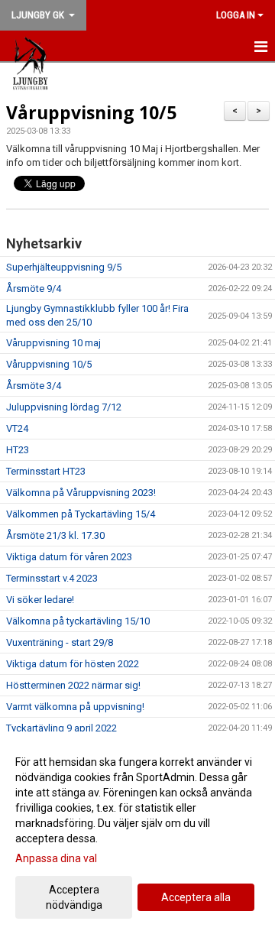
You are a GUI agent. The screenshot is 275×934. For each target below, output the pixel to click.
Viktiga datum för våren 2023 (69, 557)
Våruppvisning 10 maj (53, 343)
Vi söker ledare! (40, 599)
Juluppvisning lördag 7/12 (63, 407)
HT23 (17, 450)
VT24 (17, 428)
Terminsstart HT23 (46, 471)
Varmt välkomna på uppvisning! (75, 706)
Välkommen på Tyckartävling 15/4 (80, 514)
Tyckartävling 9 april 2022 (61, 728)
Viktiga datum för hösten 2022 (72, 664)
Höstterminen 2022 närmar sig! (73, 685)
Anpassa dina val (56, 858)
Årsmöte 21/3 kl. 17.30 (55, 535)
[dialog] (137, 832)
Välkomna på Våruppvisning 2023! (81, 492)
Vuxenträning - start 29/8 (59, 642)
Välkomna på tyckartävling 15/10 (78, 621)
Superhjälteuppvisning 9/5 (63, 267)
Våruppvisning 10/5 (91, 112)
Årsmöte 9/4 (33, 288)
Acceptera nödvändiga (74, 897)
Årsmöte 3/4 (33, 385)
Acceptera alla (196, 897)
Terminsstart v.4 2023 (52, 578)
